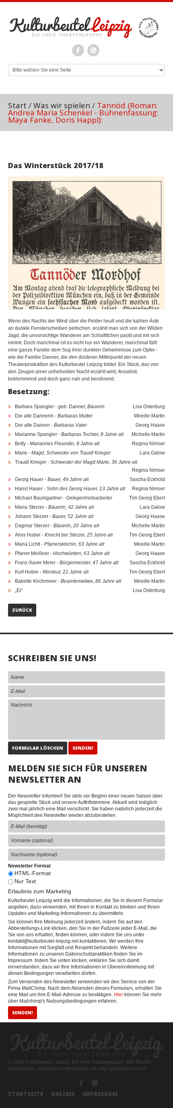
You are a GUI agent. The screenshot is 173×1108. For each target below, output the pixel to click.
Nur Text (25, 881)
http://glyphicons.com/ (122, 1068)
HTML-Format (32, 873)
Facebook (78, 50)
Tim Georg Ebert (147, 498)
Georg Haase (150, 425)
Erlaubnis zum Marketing (39, 891)
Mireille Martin (149, 416)
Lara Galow (152, 453)
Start (17, 105)
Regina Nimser (148, 443)
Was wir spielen (61, 105)
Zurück (22, 610)
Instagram (93, 50)
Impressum (100, 1094)
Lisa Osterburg (149, 406)
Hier (118, 994)
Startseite (25, 1094)
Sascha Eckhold (147, 479)
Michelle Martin (148, 434)
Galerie (63, 1094)
